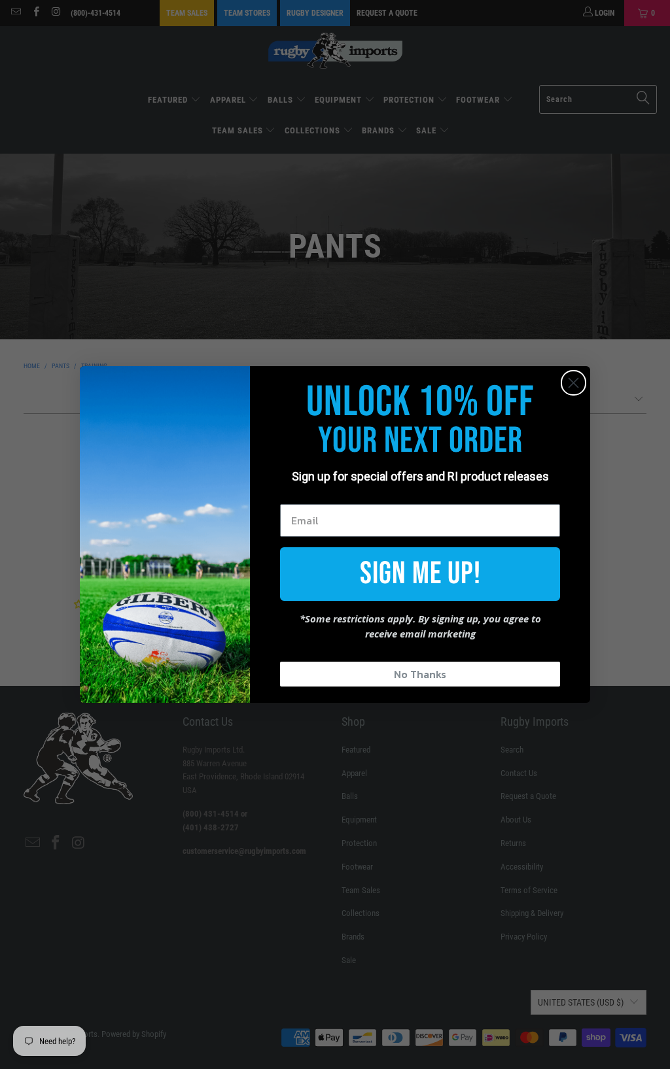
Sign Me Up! (420, 573)
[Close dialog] (573, 382)
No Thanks (420, 674)
